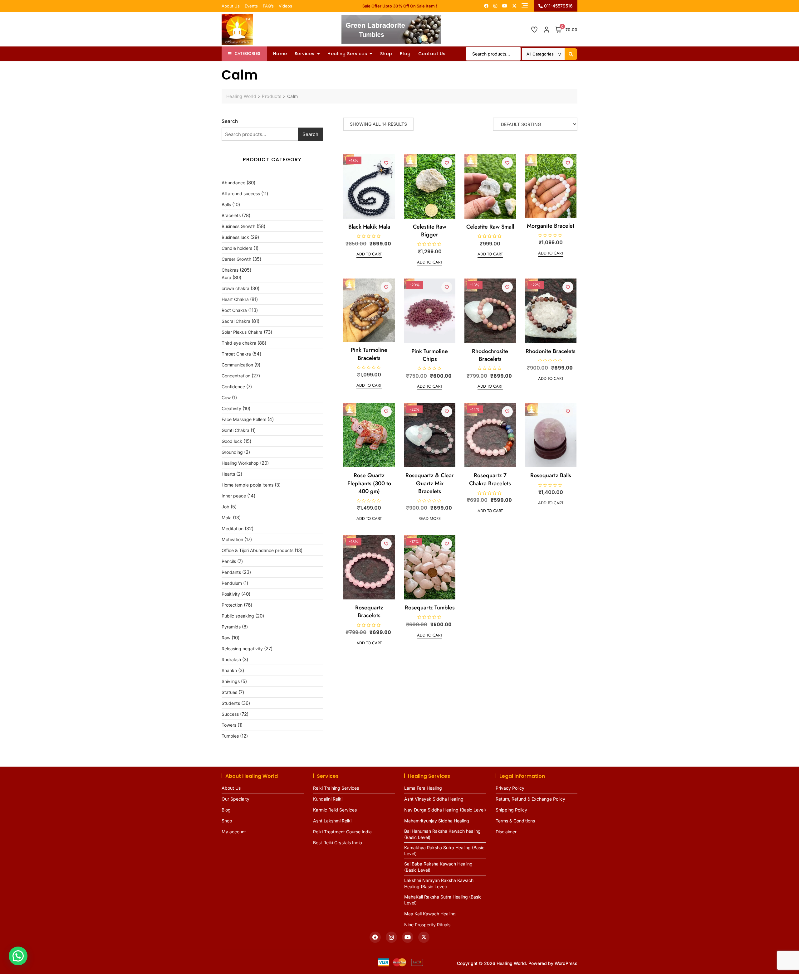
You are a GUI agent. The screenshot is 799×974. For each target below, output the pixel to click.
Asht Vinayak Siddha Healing (433, 799)
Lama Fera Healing (423, 788)
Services (305, 54)
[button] (18, 956)
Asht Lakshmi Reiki (332, 820)
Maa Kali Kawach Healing (430, 913)
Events (251, 5)
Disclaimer (506, 831)
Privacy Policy (510, 788)
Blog (405, 54)
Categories (248, 53)
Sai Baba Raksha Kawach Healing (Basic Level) (438, 867)
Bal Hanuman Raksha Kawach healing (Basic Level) (442, 834)
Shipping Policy (511, 809)
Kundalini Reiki (327, 799)
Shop (386, 54)
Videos (285, 5)
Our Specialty (235, 799)
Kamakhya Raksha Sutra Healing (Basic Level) (444, 850)
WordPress (566, 963)
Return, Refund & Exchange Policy (530, 799)
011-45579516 (558, 5)
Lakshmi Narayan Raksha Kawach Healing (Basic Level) (438, 883)
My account (234, 831)
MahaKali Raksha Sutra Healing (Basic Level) (443, 900)
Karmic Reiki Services (335, 809)
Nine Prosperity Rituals (427, 924)
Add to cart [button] (369, 254)
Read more (430, 518)
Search (230, 121)
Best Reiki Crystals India (337, 842)
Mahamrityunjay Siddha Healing (436, 820)
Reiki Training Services (336, 788)
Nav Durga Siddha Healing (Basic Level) (445, 809)
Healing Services (347, 54)
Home (280, 54)
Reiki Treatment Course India (342, 831)
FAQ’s (268, 5)
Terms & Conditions (515, 820)
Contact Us (432, 54)
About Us (231, 5)
